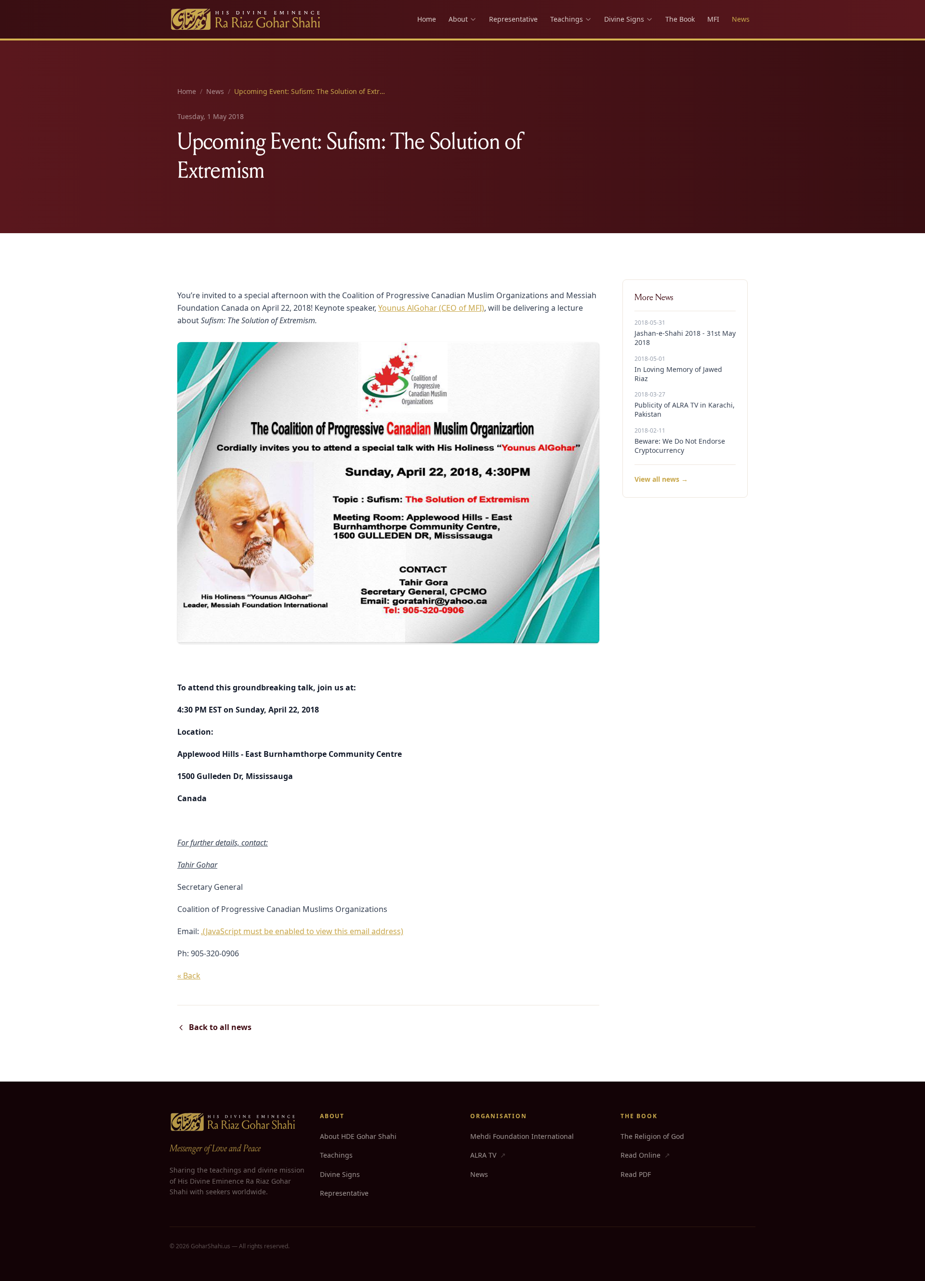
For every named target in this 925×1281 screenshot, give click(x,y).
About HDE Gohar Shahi (358, 1136)
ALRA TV (488, 1155)
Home (426, 19)
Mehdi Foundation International (522, 1136)
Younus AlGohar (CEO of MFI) (431, 308)
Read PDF (636, 1174)
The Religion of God (652, 1136)
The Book (680, 19)
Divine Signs (624, 19)
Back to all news (220, 1027)
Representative (513, 19)
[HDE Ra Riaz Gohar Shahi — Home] (246, 19)
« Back (188, 975)
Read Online (645, 1155)
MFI (713, 19)
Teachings (566, 19)
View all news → (661, 479)
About (458, 19)
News (741, 19)
